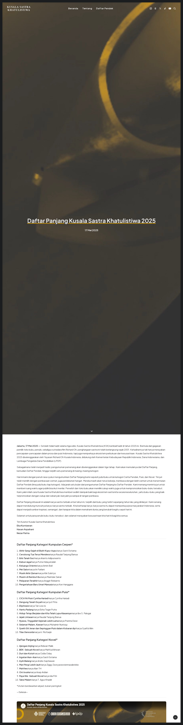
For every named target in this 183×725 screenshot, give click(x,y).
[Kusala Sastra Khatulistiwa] (18, 8)
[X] (160, 8)
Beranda (73, 8)
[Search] (174, 8)
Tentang (87, 8)
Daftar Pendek (104, 8)
